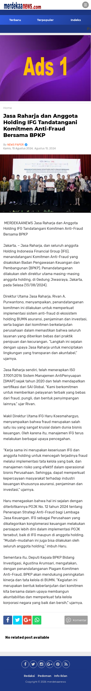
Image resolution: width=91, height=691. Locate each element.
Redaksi (29, 676)
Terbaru (15, 20)
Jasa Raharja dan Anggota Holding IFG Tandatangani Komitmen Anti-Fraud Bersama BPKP (40, 125)
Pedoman (44, 676)
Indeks (76, 20)
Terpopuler (45, 20)
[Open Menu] (85, 5)
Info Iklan (60, 676)
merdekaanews (56, 681)
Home (7, 108)
